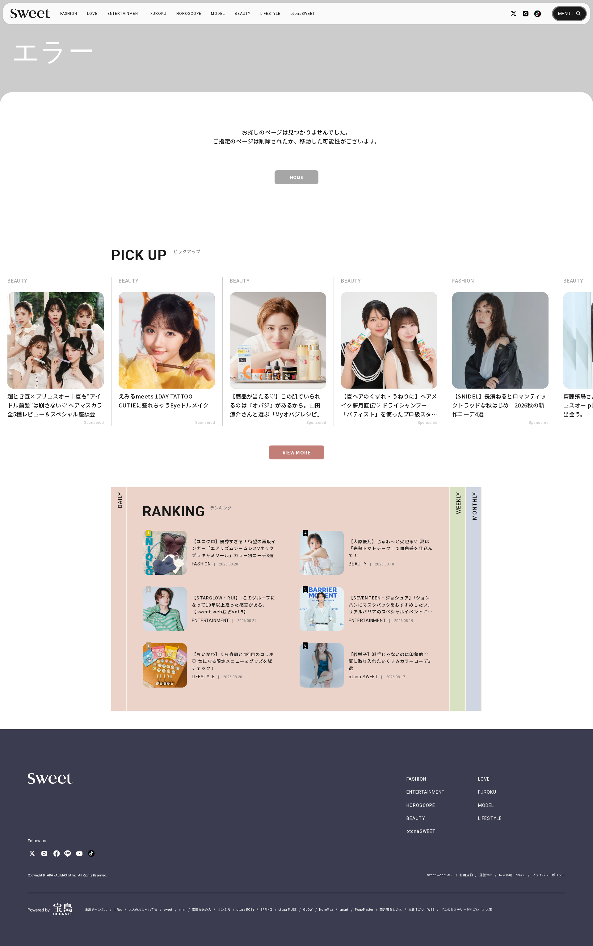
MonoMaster (364, 909)
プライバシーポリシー (549, 874)
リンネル (223, 909)
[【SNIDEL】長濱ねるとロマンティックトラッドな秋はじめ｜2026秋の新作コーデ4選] (390, 351)
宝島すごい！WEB (421, 909)
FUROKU (158, 13)
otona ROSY (245, 909)
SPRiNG (266, 909)
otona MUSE (288, 909)
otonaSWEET (302, 13)
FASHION (68, 13)
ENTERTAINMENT (124, 13)
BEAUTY (242, 13)
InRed (118, 909)
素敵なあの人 (201, 909)
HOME (296, 177)
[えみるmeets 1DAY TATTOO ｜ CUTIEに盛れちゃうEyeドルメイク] (56, 351)
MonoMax (326, 909)
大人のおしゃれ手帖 (143, 909)
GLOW (308, 909)
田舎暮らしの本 (391, 909)
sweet (168, 909)
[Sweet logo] (30, 14)
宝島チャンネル (96, 909)
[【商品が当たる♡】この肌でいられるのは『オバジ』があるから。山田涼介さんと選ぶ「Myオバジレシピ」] (168, 351)
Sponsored (95, 422)
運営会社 (486, 874)
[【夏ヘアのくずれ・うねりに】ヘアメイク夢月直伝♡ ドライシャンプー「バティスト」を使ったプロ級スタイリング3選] (279, 351)
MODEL (218, 13)
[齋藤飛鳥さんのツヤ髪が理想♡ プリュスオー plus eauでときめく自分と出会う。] (501, 351)
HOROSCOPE (188, 13)
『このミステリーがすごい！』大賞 (466, 909)
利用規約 (466, 874)
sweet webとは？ (440, 874)
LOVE (92, 13)
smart (344, 909)
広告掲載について (512, 874)
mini (182, 909)
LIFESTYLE (270, 13)
